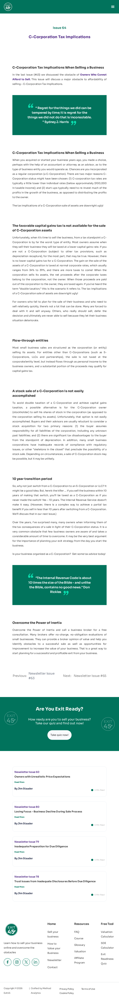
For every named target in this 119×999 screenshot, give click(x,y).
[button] (112, 6)
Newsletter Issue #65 (90, 676)
